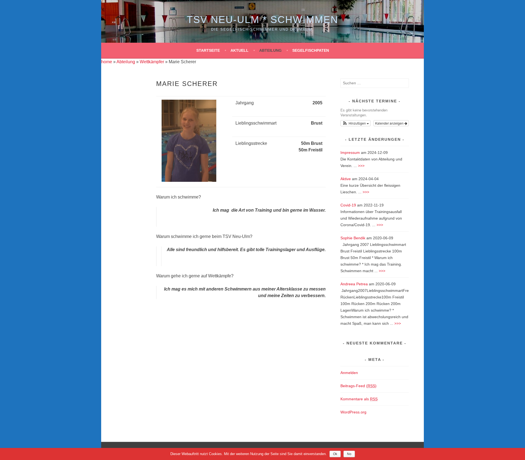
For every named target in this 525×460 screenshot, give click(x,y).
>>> (361, 165)
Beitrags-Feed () (358, 386)
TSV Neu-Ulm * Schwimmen (262, 19)
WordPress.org (353, 412)
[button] (355, 123)
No (349, 454)
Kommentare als (359, 399)
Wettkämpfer (152, 61)
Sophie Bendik (352, 238)
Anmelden (349, 372)
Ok (335, 454)
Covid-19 (348, 205)
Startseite (208, 50)
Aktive (345, 179)
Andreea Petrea (354, 284)
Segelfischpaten (310, 50)
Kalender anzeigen (389, 123)
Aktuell (240, 50)
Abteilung (270, 50)
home (106, 61)
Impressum (350, 152)
